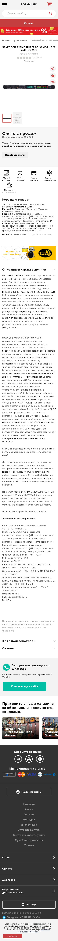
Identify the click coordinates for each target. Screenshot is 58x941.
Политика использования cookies (34, 931)
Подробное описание (40, 234)
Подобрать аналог (15, 155)
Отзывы (8, 648)
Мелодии (29, 819)
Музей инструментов (29, 840)
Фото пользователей (18, 641)
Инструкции (29, 824)
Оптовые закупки (29, 829)
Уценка (29, 845)
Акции (29, 809)
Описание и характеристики (24, 269)
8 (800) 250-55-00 (32, 912)
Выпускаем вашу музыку (29, 835)
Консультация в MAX (24, 686)
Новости (29, 804)
